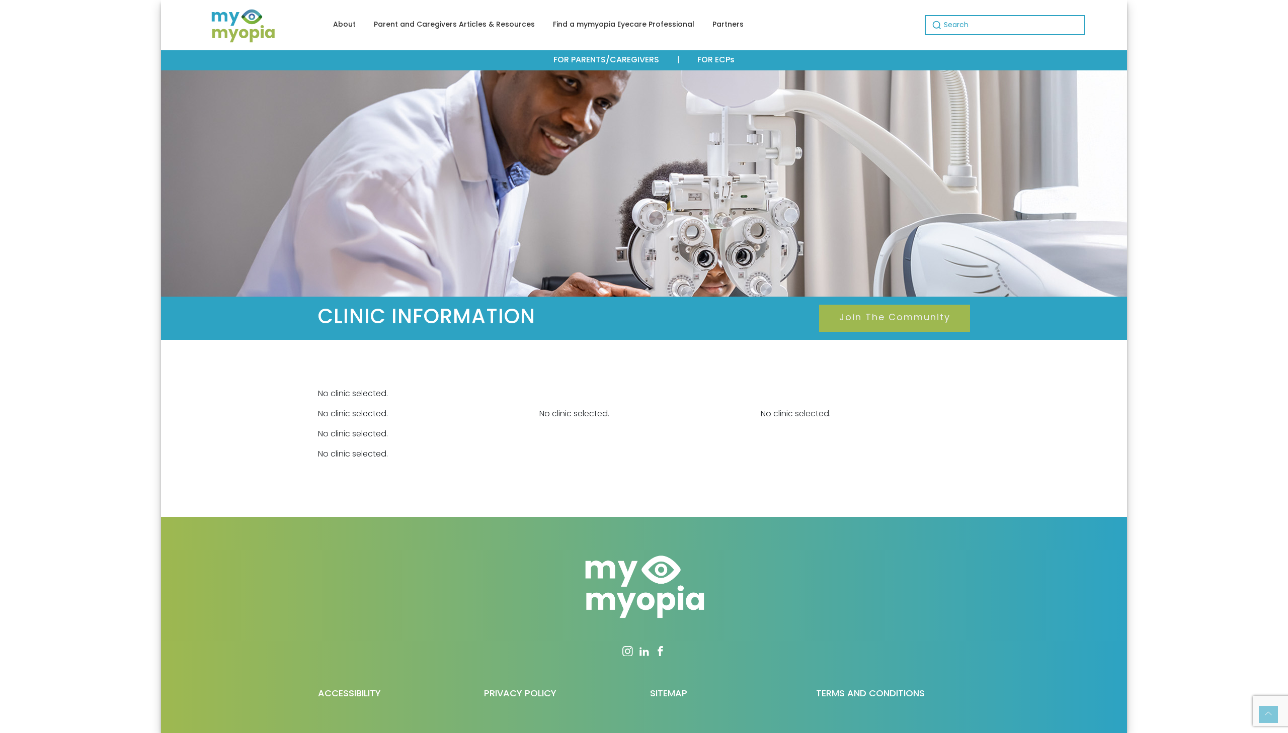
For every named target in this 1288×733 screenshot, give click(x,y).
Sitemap (668, 694)
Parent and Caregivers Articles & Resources (454, 25)
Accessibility (349, 694)
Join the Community (894, 318)
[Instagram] (627, 651)
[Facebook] (660, 651)
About (344, 25)
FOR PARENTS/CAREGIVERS (606, 60)
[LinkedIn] (644, 651)
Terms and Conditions (870, 694)
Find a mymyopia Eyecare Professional (623, 25)
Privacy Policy (520, 694)
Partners (728, 25)
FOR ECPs (716, 60)
